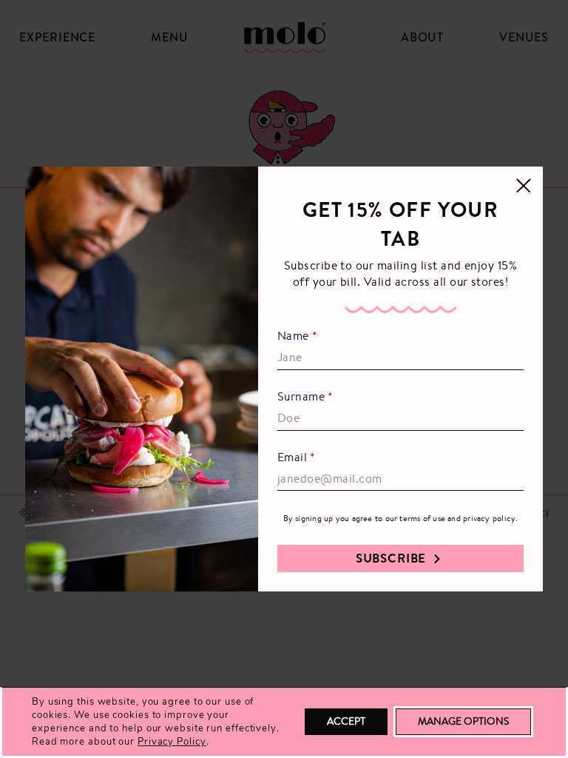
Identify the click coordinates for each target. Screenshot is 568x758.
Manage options (463, 721)
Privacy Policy (172, 741)
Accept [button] (346, 721)
